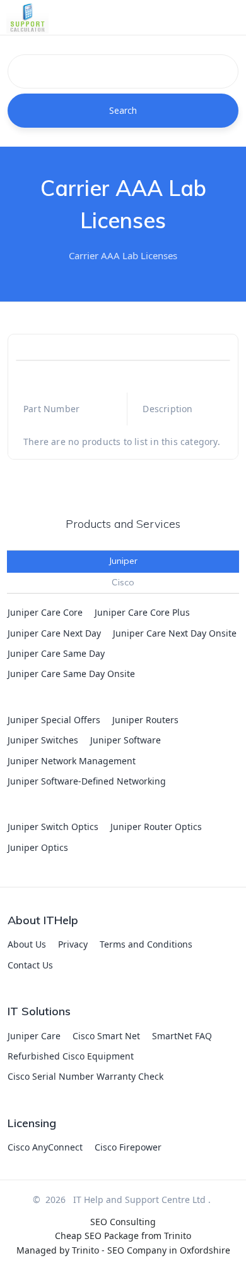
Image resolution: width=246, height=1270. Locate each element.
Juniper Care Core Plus (142, 612)
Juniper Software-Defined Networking (87, 781)
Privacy (73, 944)
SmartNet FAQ (182, 1036)
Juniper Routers (145, 720)
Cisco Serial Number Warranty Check (85, 1076)
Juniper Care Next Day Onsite (175, 633)
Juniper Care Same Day (56, 653)
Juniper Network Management (72, 761)
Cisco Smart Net (106, 1036)
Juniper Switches (43, 740)
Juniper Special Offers (54, 720)
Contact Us (30, 965)
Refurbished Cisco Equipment (71, 1056)
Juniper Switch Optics (53, 827)
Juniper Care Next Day (54, 633)
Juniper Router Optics (156, 827)
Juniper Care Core (45, 612)
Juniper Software (125, 740)
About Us (27, 944)
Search (123, 110)
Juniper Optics (38, 847)
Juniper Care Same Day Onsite (71, 674)
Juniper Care (34, 1036)
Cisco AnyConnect (45, 1147)
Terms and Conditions (146, 944)
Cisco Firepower (128, 1147)
